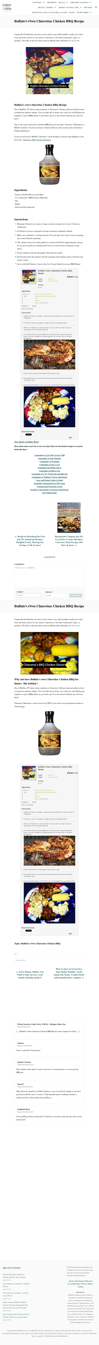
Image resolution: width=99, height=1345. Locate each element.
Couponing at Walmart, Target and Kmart (49, 477)
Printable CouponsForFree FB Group (49, 483)
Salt (36, 298)
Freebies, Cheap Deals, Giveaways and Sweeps (50, 489)
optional (37, 303)
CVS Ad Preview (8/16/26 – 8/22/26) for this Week (15, 1294)
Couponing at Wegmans (49, 461)
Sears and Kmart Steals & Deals (49, 480)
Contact (80, 1286)
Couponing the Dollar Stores (49, 467)
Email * (49, 592)
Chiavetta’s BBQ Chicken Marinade (37, 139)
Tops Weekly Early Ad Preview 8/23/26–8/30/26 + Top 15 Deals (14, 1275)
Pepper (37, 300)
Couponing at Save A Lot (49, 464)
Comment (19, 564)
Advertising (79, 1281)
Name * (20, 592)
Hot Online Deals (49, 492)
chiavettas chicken (20, 960)
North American (53, 281)
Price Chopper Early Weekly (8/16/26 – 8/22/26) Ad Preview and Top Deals (16, 1315)
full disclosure (74, 40)
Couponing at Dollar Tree (49, 470)
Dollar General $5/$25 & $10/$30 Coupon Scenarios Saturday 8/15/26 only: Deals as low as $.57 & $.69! (15, 1305)
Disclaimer (77, 1283)
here (23, 706)
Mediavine (63, 1336)
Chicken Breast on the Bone (43, 294)
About (71, 1281)
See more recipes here (26, 441)
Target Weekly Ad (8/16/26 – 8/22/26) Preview (16, 1285)
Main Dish (51, 279)
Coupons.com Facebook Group (49, 486)
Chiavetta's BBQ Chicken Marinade (46, 296)
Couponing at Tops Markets (49, 458)
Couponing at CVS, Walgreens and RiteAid (49, 474)
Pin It (70, 437)
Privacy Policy (87, 1283)
